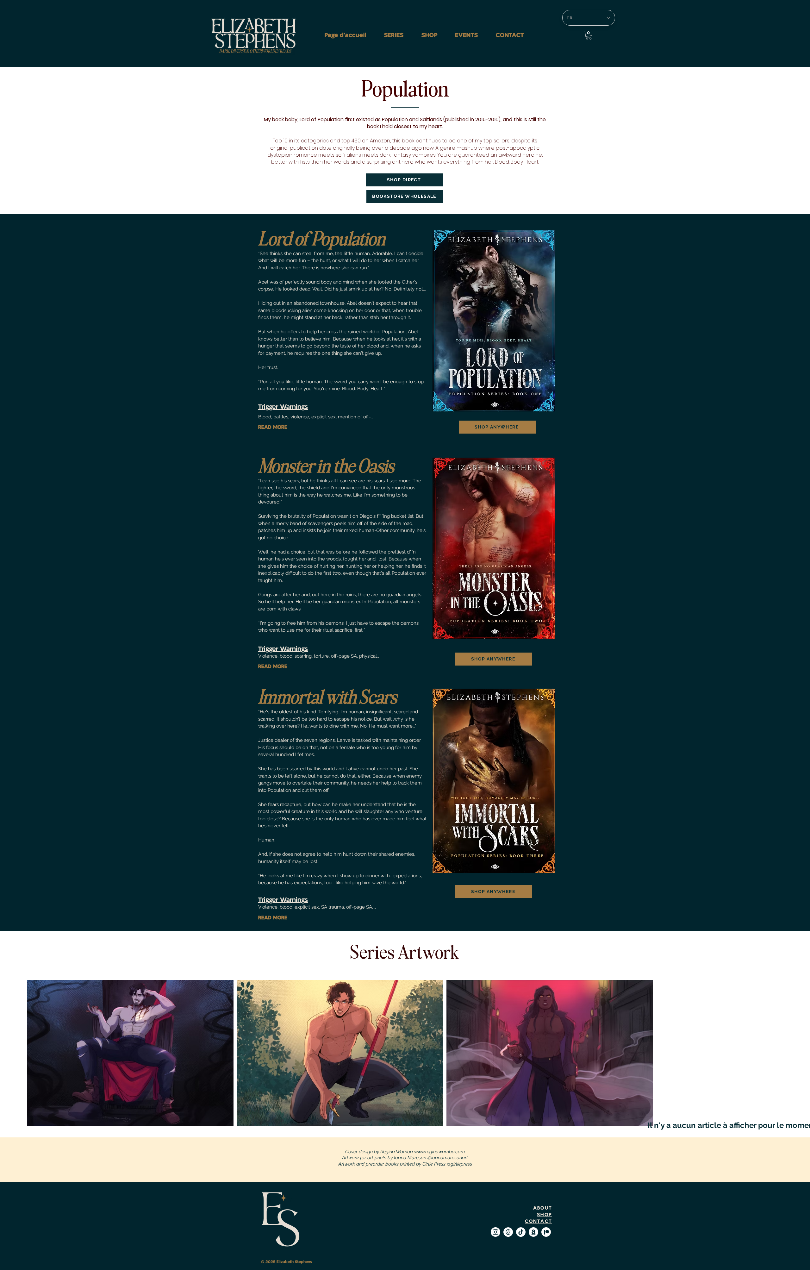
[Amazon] (533, 1232)
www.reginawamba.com (439, 1151)
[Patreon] (546, 1232)
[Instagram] (495, 1232)
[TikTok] (521, 1232)
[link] (588, 35)
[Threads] (508, 1232)
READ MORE (272, 427)
